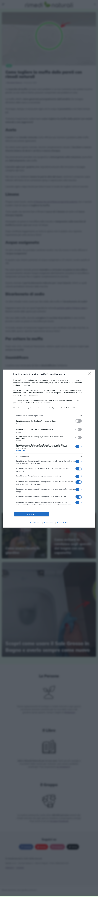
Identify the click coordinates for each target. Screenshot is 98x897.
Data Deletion (35, 523)
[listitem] (49, 415)
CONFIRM (31, 514)
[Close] (90, 374)
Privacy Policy (62, 523)
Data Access (49, 523)
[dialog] (49, 448)
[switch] (78, 421)
